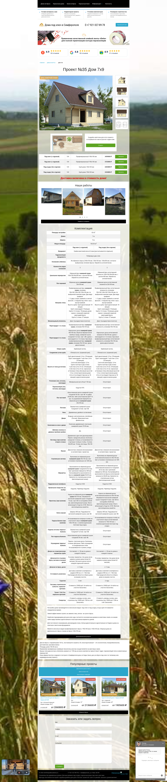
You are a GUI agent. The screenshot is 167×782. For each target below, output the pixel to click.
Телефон (57, 729)
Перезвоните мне (122, 25)
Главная (42, 62)
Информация (96, 4)
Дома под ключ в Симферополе (61, 24)
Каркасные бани (84, 4)
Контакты (108, 4)
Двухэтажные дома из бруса (83, 668)
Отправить (59, 766)
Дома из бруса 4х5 (83, 671)
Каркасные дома (58, 4)
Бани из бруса (71, 4)
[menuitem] (45, 3)
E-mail (56, 736)
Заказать (121, 156)
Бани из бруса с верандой (83, 674)
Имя (56, 722)
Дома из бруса (45, 4)
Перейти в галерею (83, 221)
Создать (100, 145)
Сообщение (58, 743)
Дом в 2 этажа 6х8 (77, 698)
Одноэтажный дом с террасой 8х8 (113, 698)
